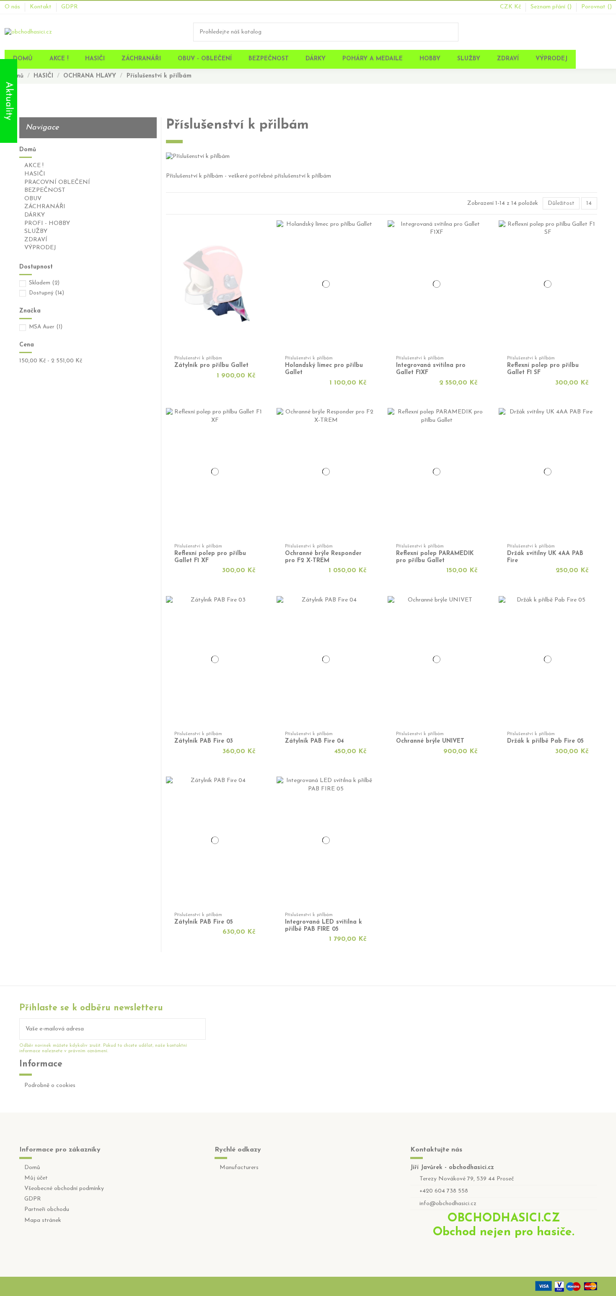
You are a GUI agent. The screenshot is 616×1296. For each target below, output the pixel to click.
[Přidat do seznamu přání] (260, 230)
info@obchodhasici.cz (447, 1203)
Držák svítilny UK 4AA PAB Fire (545, 557)
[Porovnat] (260, 238)
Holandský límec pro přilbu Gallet (324, 369)
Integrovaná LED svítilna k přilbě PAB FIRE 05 (323, 925)
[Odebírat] (199, 1029)
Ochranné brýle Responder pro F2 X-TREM (323, 557)
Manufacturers (239, 1167)
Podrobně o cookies (49, 1085)
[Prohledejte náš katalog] (452, 32)
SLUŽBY (35, 231)
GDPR (69, 7)
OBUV (32, 199)
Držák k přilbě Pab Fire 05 (545, 741)
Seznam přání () (552, 7)
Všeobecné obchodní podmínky (64, 1188)
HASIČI (34, 174)
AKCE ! (34, 166)
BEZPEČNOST (44, 190)
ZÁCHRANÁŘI (44, 207)
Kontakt (41, 7)
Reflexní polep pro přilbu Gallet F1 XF (210, 557)
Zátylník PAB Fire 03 (203, 741)
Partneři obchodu (46, 1209)
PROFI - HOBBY (47, 223)
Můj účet (36, 1178)
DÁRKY (34, 215)
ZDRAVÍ (35, 240)
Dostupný (46, 293)
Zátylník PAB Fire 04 (314, 741)
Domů (27, 150)
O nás (13, 7)
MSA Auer (45, 327)
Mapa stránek (42, 1220)
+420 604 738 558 (443, 1191)
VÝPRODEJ (40, 248)
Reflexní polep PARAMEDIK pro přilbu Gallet (435, 557)
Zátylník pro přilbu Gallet (211, 365)
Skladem (44, 283)
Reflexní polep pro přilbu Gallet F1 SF (543, 369)
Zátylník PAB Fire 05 (203, 922)
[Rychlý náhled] (260, 247)
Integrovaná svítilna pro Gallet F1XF (431, 369)
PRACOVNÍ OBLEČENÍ (57, 182)
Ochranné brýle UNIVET (430, 741)
